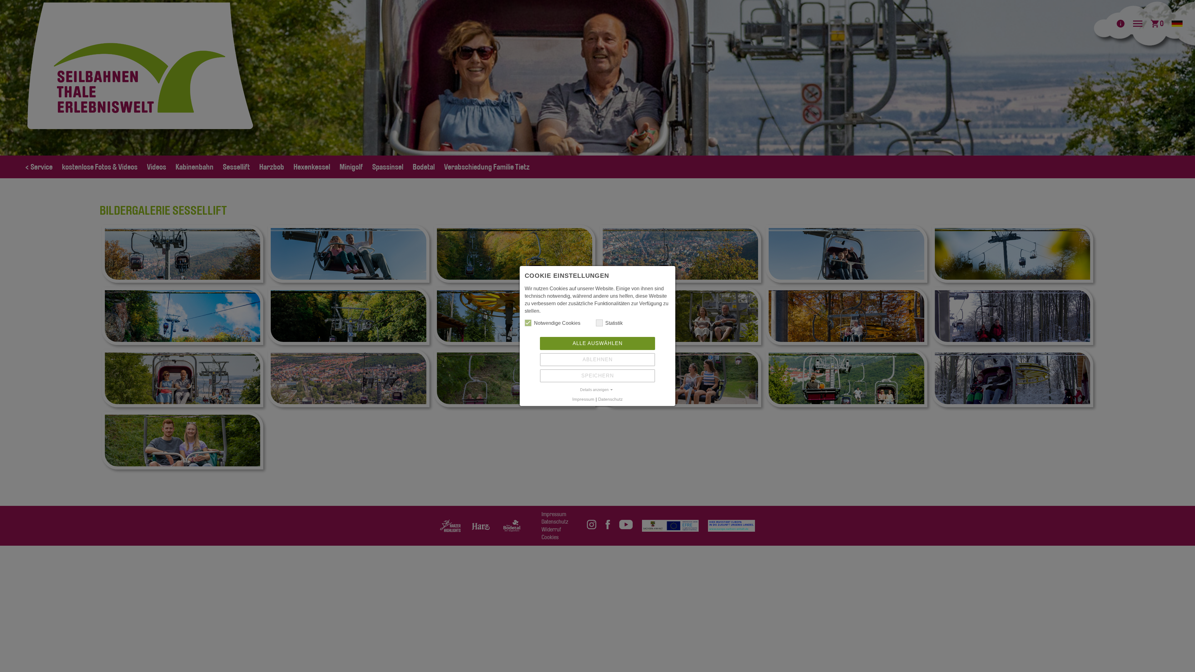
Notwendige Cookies (557, 323)
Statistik (614, 323)
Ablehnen (598, 359)
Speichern (597, 375)
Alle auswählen (598, 343)
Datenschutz (610, 399)
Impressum (583, 399)
